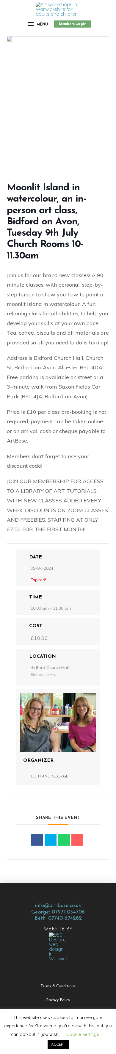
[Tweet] (51, 840)
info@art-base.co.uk (58, 905)
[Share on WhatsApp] (64, 840)
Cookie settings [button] (82, 1034)
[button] (38, 24)
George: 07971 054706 (58, 912)
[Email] (77, 840)
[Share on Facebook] (37, 840)
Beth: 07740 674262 (58, 918)
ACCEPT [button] (58, 1044)
